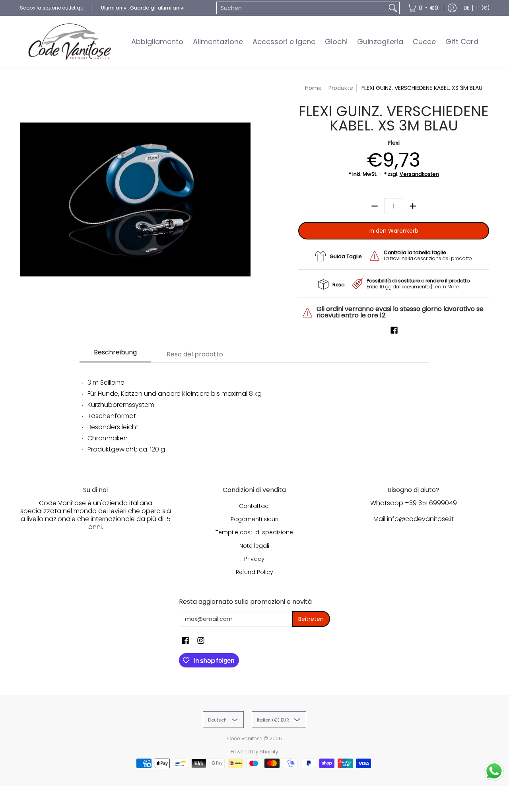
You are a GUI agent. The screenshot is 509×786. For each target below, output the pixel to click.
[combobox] (302, 8)
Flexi (394, 143)
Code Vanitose (244, 738)
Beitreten (311, 619)
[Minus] (374, 206)
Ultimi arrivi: (115, 7)
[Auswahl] (412, 206)
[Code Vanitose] (69, 42)
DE (466, 7)
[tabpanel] (254, 412)
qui (81, 7)
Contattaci (254, 506)
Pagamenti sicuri (254, 519)
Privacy (254, 559)
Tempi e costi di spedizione (254, 532)
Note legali (254, 546)
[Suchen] (393, 8)
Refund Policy (254, 572)
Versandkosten (419, 174)
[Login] (452, 8)
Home (313, 88)
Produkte (340, 88)
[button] (394, 330)
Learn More (446, 286)
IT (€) (483, 7)
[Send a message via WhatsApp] (494, 771)
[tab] (115, 354)
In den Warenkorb (393, 231)
